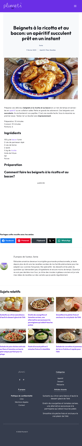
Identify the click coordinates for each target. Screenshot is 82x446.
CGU (22, 399)
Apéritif (60, 378)
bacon (14, 139)
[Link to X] (19, 379)
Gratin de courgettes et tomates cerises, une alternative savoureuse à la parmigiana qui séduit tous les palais (60, 406)
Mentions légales (21, 402)
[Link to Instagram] (23, 379)
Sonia (41, 45)
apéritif (12, 110)
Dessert (60, 381)
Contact (21, 405)
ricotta (13, 150)
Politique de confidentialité (21, 396)
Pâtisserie (60, 385)
